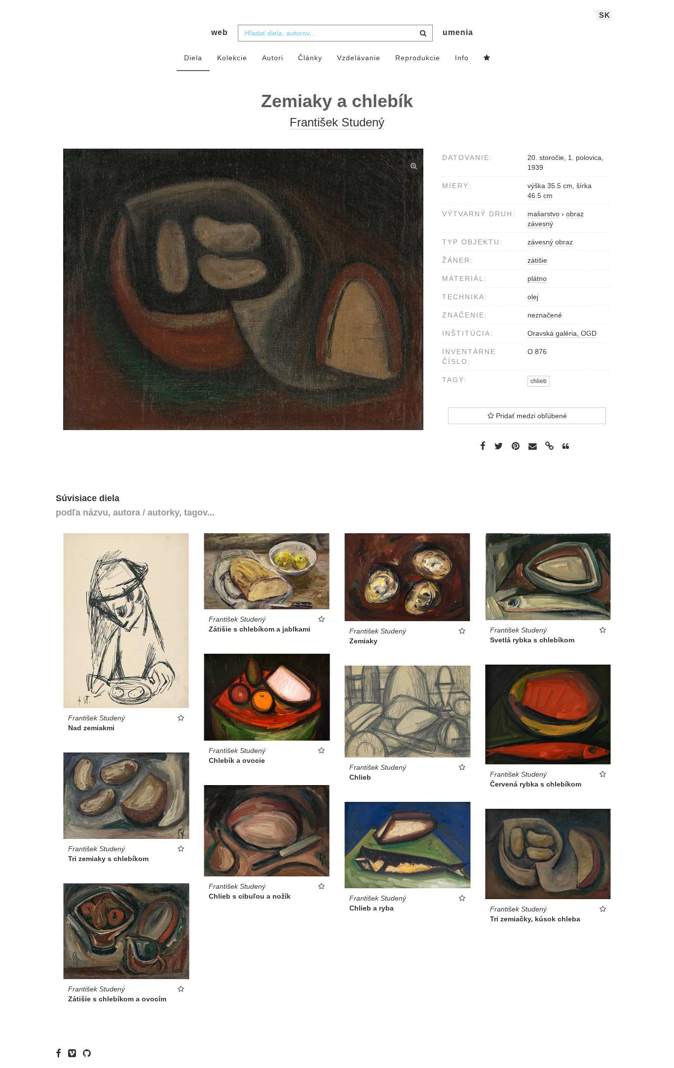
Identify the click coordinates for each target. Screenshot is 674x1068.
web (219, 32)
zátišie (537, 260)
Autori (272, 58)
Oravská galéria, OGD (562, 333)
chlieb (538, 381)
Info (462, 58)
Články (310, 58)
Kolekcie (232, 58)
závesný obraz (550, 242)
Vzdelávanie (358, 58)
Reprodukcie (417, 58)
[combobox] (335, 33)
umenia (458, 32)
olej (532, 297)
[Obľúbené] (487, 58)
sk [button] (604, 15)
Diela (193, 58)
